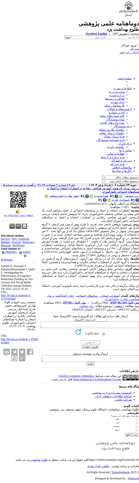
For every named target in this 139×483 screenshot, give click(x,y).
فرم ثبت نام (117, 164)
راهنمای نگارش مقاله (112, 129)
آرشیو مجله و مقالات (119, 109)
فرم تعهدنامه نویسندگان (110, 140)
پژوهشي (119, 306)
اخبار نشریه (118, 102)
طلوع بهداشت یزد (37, 459)
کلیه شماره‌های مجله (112, 115)
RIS (14, 238)
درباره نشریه (117, 95)
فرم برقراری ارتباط (113, 157)
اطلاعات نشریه (122, 88)
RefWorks (19, 245)
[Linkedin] (6, 352)
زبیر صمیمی (132, 195)
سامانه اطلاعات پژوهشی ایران (113, 396)
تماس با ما (125, 150)
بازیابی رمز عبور (129, 52)
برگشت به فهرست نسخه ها (19, 184)
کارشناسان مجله (114, 105)
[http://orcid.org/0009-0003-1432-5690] (91, 197)
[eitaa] (14, 358)
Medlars (5, 242)
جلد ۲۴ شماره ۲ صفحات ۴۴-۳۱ (56, 184)
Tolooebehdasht (120, 472)
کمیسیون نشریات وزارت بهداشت (112, 392)
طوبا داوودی (101, 195)
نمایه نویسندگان (115, 119)
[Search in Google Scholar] (116, 197)
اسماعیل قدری (120, 199)
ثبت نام (134, 48)
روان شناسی (86, 306)
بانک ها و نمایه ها (122, 171)
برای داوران (125, 143)
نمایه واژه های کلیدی (112, 122)
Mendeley (11, 251)
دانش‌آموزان (111, 299)
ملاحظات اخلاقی (122, 167)
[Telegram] (14, 352)
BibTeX (5, 238)
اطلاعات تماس (116, 153)
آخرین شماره (117, 112)
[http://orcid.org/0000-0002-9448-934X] (46, 197)
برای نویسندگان (122, 126)
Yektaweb (133, 478)
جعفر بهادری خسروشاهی (64, 195)
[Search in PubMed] (112, 197)
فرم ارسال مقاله (114, 136)
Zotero (26, 251)
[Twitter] (22, 352)
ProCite (16, 242)
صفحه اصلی (124, 78)
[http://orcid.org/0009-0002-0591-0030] (109, 200)
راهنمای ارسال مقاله (112, 133)
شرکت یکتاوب (123, 399)
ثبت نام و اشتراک (121, 160)
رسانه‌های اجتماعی (87, 295)
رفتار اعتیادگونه (65, 295)
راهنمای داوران (116, 146)
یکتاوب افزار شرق (98, 466)
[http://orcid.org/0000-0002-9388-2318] (121, 197)
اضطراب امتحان (110, 295)
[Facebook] (30, 352)
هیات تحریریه (117, 91)
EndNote (24, 238)
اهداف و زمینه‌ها (115, 98)
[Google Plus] (22, 358)
